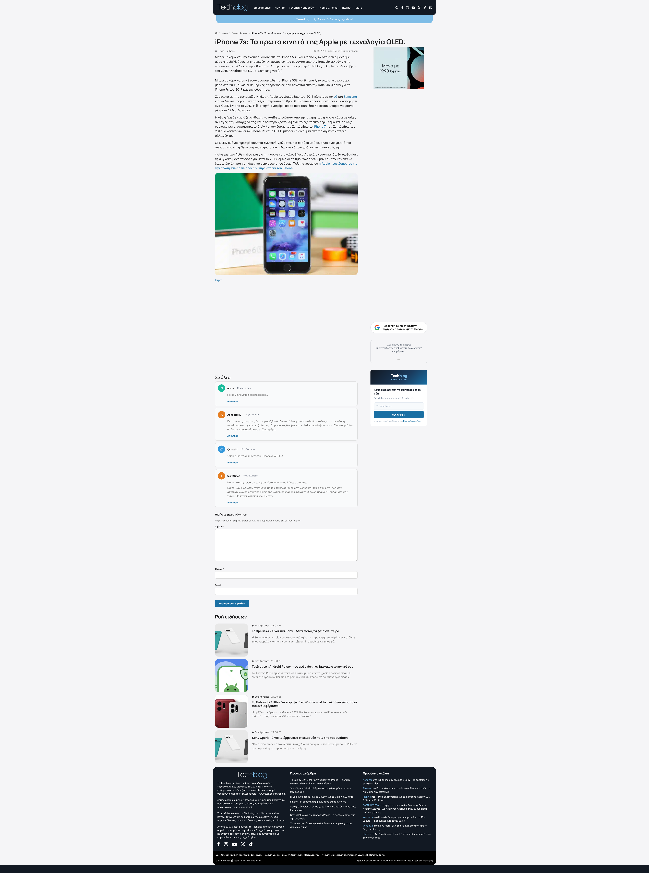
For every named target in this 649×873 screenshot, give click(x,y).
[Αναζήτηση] (397, 7)
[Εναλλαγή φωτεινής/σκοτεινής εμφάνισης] (430, 7)
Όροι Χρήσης (222, 855)
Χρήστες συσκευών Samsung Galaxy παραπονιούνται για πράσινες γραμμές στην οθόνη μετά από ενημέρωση (395, 809)
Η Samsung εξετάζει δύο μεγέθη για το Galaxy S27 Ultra (321, 796)
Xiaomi (349, 19)
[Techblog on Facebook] (402, 7)
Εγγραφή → (399, 414)
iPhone (321, 19)
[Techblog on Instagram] (407, 7)
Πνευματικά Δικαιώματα (333, 855)
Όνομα (219, 569)
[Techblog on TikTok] (424, 7)
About (236, 860)
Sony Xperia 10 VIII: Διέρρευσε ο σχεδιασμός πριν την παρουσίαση (300, 738)
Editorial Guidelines (376, 855)
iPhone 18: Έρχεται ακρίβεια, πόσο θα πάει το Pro (318, 801)
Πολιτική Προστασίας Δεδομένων (246, 855)
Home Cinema (328, 7)
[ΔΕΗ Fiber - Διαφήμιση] (399, 68)
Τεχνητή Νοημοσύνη (302, 7)
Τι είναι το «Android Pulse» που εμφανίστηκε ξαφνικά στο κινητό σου (302, 666)
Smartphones (262, 7)
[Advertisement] (286, 327)
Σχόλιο (219, 526)
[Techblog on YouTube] (413, 7)
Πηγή (219, 280)
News (221, 51)
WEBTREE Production (251, 860)
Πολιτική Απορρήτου (412, 421)
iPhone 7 (320, 126)
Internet (346, 7)
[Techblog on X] (419, 7)
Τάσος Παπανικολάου (345, 51)
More (358, 7)
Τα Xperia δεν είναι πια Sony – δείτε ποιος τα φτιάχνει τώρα (295, 631)
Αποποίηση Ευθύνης (356, 855)
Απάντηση (232, 401)
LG (335, 96)
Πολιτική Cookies (272, 855)
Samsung (335, 19)
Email (218, 585)
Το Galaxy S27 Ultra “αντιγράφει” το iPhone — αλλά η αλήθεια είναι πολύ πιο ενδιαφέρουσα (304, 704)
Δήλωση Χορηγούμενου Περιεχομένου (300, 855)
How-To (280, 7)
